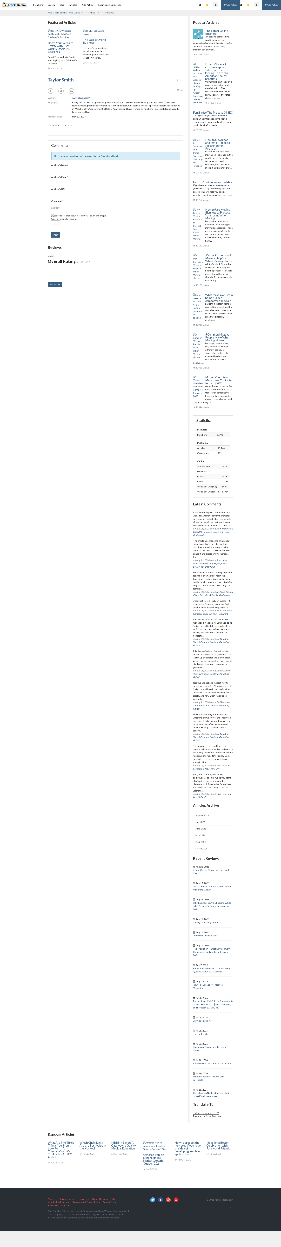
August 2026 (202, 815)
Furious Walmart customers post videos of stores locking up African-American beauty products (217, 71)
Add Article (273, 4)
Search (51, 4)
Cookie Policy (109, 1202)
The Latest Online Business (94, 41)
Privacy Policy (67, 1199)
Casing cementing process (206, 922)
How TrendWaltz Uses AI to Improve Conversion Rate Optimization (213, 531)
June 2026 (200, 828)
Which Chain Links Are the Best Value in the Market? (93, 1145)
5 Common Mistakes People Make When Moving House (218, 337)
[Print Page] (177, 79)
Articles (73, 4)
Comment (57, 201)
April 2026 (200, 842)
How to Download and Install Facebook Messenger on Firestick (218, 144)
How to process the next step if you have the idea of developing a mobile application (188, 1148)
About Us (53, 1199)
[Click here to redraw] (56, 215)
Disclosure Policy (108, 1199)
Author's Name (59, 165)
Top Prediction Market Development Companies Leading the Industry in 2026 (211, 952)
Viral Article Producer (59, 1202)
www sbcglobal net (203, 1020)
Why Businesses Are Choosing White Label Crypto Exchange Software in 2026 (212, 906)
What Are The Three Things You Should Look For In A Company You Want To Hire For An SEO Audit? (61, 1150)
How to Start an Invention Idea (212, 182)
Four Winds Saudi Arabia (205, 935)
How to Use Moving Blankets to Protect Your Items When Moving (217, 214)
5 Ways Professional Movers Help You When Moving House (218, 258)
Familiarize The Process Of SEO (213, 112)
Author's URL (58, 189)
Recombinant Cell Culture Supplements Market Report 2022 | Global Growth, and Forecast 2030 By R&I (213, 1004)
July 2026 (200, 822)
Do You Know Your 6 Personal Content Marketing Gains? (211, 642)
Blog (62, 4)
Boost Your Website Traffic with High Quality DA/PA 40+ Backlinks (60, 47)
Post (55, 234)
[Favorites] (248, 5)
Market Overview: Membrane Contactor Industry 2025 (219, 380)
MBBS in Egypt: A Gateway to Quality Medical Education (123, 1145)
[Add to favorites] (182, 79)
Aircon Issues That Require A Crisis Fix (213, 1063)
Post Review (55, 284)
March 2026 (201, 848)
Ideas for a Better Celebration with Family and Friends (218, 1145)
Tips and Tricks (200, 1033)
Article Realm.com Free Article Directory (65, 13)
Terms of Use (83, 1199)
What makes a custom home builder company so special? (219, 297)
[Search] (241, 5)
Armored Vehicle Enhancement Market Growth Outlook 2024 (153, 1159)
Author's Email (59, 177)
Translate (216, 1116)
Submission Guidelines (109, 4)
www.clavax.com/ (81, 97)
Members (38, 4)
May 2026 (200, 835)
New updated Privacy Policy (86, 1202)
